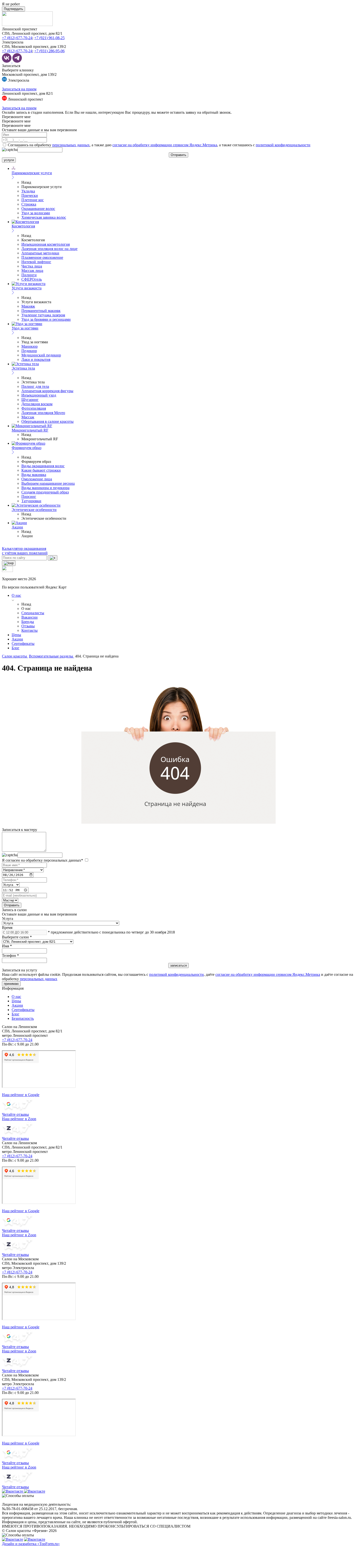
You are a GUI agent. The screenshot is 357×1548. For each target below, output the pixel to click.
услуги (9, 160)
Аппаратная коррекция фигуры (47, 391)
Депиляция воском (36, 404)
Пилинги (29, 275)
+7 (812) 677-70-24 (17, 38)
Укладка (28, 191)
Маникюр (29, 346)
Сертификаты (23, 643)
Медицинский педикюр (41, 355)
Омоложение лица (36, 479)
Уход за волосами (35, 213)
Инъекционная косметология (45, 244)
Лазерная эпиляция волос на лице (49, 249)
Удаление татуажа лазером (43, 315)
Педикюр (29, 351)
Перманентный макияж (40, 311)
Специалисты (32, 613)
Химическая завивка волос (43, 217)
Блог (15, 648)
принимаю (11, 984)
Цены (16, 635)
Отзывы (28, 626)
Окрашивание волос (38, 209)
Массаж (27, 417)
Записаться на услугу (19, 970)
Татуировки (31, 501)
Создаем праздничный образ (45, 492)
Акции (17, 639)
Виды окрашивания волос (43, 466)
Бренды (27, 622)
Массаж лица (32, 270)
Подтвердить (13, 9)
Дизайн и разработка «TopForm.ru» (31, 1544)
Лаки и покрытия (35, 359)
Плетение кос (32, 200)
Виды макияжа (33, 475)
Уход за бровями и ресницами (46, 319)
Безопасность (23, 1018)
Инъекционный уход (38, 395)
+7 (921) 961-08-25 (49, 38)
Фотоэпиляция (33, 408)
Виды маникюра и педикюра (45, 488)
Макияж (28, 306)
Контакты (29, 630)
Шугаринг (30, 400)
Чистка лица (31, 266)
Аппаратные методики (40, 253)
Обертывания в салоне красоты (47, 421)
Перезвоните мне (16, 117)
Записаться (11, 66)
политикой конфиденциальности (283, 145)
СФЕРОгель (31, 279)
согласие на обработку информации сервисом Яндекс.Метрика (164, 145)
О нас (16, 595)
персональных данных (71, 145)
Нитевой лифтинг (36, 262)
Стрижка (28, 204)
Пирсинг (28, 496)
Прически (29, 195)
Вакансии (29, 617)
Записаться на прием (19, 89)
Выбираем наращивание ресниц (48, 483)
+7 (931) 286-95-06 (49, 51)
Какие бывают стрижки (41, 470)
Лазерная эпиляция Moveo (43, 413)
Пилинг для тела (35, 386)
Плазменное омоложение (42, 257)
